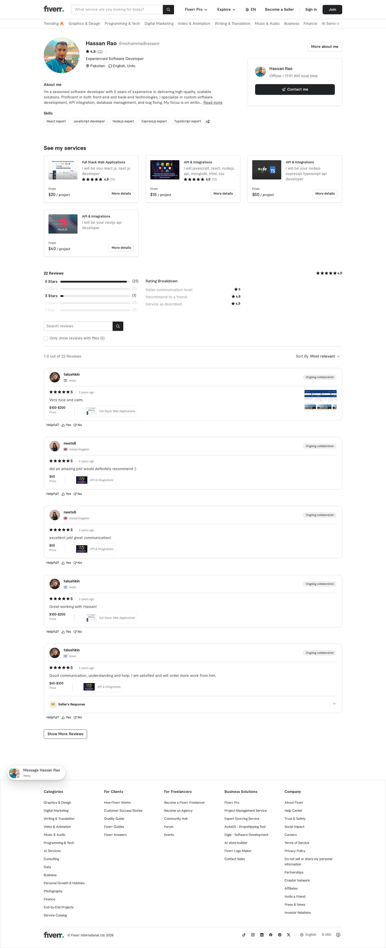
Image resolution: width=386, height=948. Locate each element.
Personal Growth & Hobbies (64, 883)
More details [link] (121, 193)
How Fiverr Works (117, 802)
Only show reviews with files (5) (77, 338)
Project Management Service (245, 810)
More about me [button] (324, 47)
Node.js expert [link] (123, 121)
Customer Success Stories (123, 810)
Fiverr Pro (231, 802)
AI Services (52, 851)
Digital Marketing (159, 24)
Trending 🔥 (54, 24)
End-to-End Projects (58, 907)
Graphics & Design (84, 24)
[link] (244, 935)
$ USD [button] (326, 934)
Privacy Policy (295, 851)
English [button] (310, 934)
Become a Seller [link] (279, 9)
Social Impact (294, 827)
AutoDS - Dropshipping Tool (244, 827)
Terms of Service (297, 843)
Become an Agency (178, 810)
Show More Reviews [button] (65, 734)
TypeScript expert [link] (187, 121)
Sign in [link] (311, 9)
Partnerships (294, 872)
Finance (310, 24)
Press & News (295, 904)
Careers (291, 835)
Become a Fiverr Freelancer (184, 802)
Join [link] (332, 9)
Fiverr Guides (114, 827)
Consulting (51, 859)
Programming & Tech (122, 24)
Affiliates (291, 888)
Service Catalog (55, 915)
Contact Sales (234, 859)
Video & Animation (194, 24)
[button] (196, 9)
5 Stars (51, 281)
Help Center (293, 810)
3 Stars (51, 296)
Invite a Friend (295, 896)
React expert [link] (56, 121)
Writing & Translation (232, 24)
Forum (168, 827)
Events (169, 835)
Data (47, 867)
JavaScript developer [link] (89, 121)
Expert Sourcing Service (241, 818)
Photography (53, 891)
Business (291, 24)
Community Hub (176, 818)
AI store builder (236, 843)
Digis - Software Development (246, 835)
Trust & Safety (295, 818)
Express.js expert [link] (154, 121)
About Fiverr (294, 802)
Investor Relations (298, 912)
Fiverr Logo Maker (238, 851)
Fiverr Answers (115, 835)
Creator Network (297, 880)
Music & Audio (267, 24)
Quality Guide (114, 818)
